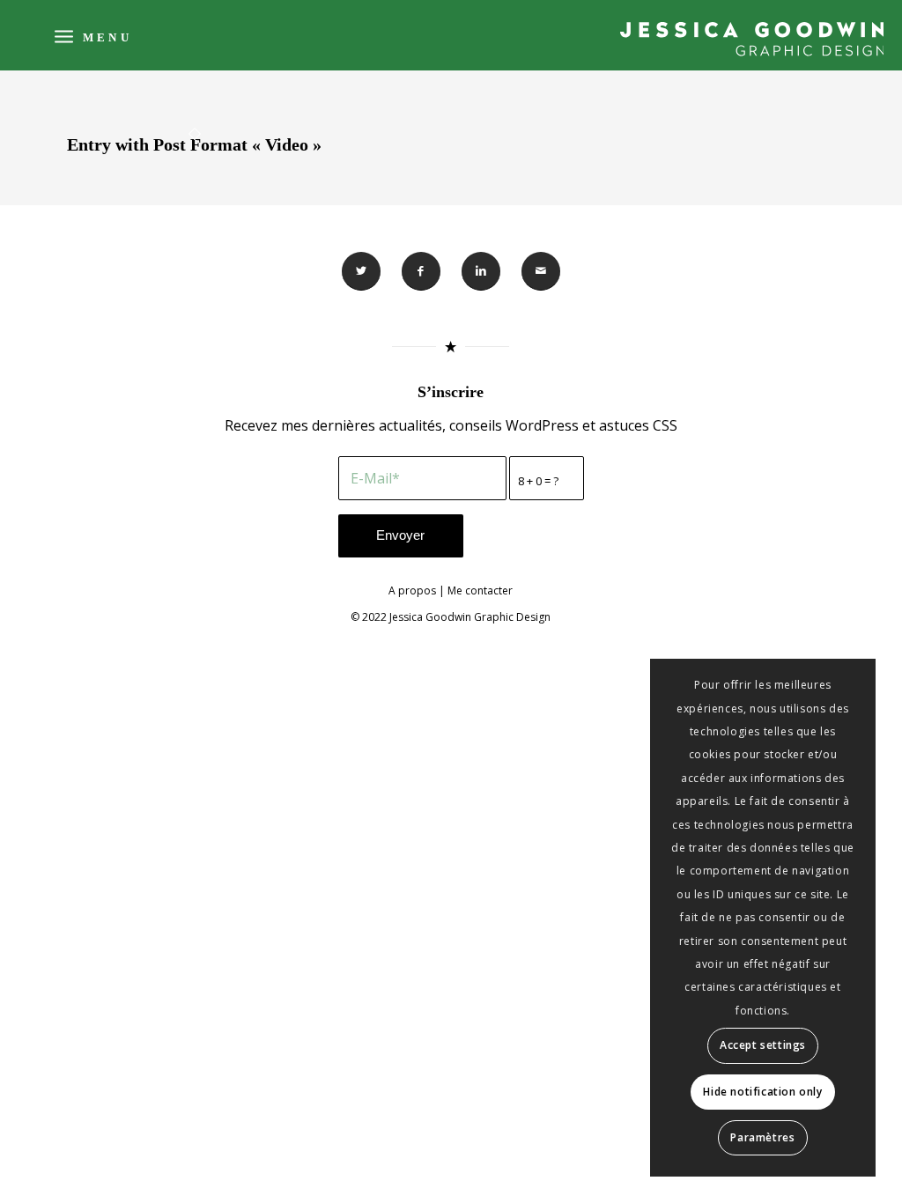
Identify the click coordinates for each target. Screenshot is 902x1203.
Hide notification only (762, 1091)
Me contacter (480, 590)
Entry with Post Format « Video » (194, 144)
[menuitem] (91, 35)
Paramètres (762, 1137)
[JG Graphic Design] (752, 39)
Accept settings (763, 1044)
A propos (412, 590)
